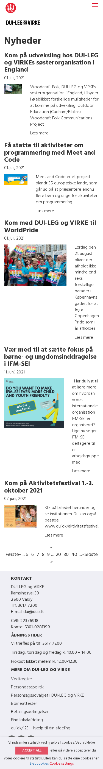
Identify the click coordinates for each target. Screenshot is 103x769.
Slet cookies (39, 764)
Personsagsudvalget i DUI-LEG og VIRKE (47, 695)
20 (58, 555)
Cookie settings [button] (61, 764)
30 (66, 555)
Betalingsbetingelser (30, 711)
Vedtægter (21, 679)
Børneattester (24, 703)
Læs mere (39, 133)
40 (74, 555)
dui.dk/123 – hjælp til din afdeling (40, 728)
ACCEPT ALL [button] (31, 750)
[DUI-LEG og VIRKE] (23, 16)
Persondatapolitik (27, 687)
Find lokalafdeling (27, 720)
